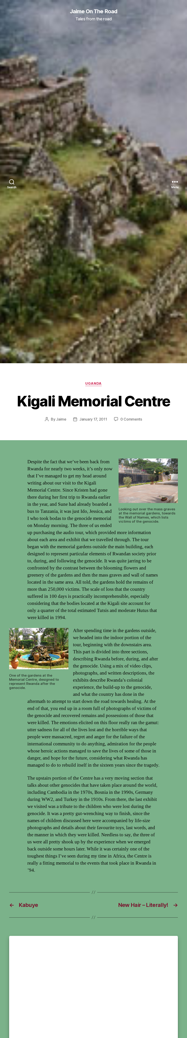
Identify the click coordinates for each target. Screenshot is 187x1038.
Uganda (93, 383)
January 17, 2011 (93, 419)
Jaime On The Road (93, 11)
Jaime (61, 419)
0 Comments (131, 419)
